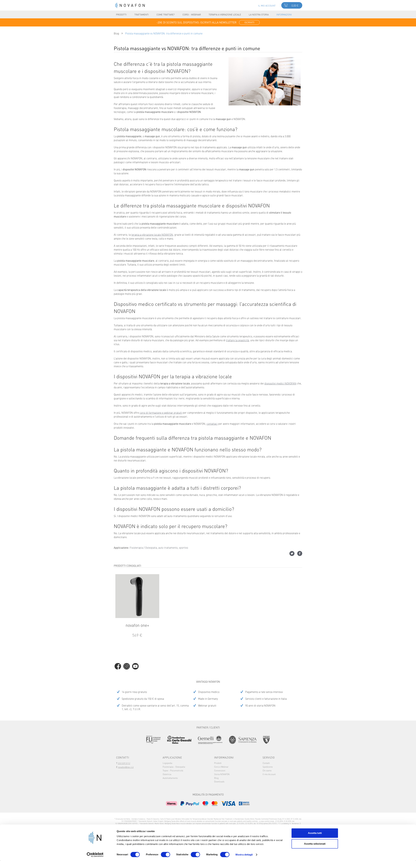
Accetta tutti (315, 833)
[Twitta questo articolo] (293, 553)
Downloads (219, 781)
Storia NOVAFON (222, 774)
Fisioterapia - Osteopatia (174, 766)
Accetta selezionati (314, 843)
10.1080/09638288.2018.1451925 (126, 823)
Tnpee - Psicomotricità (173, 770)
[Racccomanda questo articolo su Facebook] (299, 553)
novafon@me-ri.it (126, 766)
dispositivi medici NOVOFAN (280, 383)
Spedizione (268, 766)
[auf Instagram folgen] (126, 666)
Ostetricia (167, 774)
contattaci (212, 423)
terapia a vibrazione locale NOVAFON (152, 234)
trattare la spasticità (237, 340)
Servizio (269, 757)
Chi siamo (267, 770)
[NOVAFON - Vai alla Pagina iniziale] (130, 5)
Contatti (266, 762)
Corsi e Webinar (221, 766)
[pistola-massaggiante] (264, 81)
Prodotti (217, 762)
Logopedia (167, 762)
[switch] (165, 854)
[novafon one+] (137, 596)
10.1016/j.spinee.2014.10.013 (267, 823)
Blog (216, 777)
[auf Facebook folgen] (118, 666)
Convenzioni (219, 770)
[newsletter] (208, 22)
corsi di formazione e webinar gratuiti (161, 412)
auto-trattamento (168, 547)
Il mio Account (269, 774)
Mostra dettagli (244, 854)
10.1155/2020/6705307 (129, 821)
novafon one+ (137, 625)
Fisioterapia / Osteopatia (143, 547)
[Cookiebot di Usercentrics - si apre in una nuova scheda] (95, 854)
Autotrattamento (170, 777)
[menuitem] (267, 5)
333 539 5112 (124, 763)
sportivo (183, 547)
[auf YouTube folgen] (135, 666)
